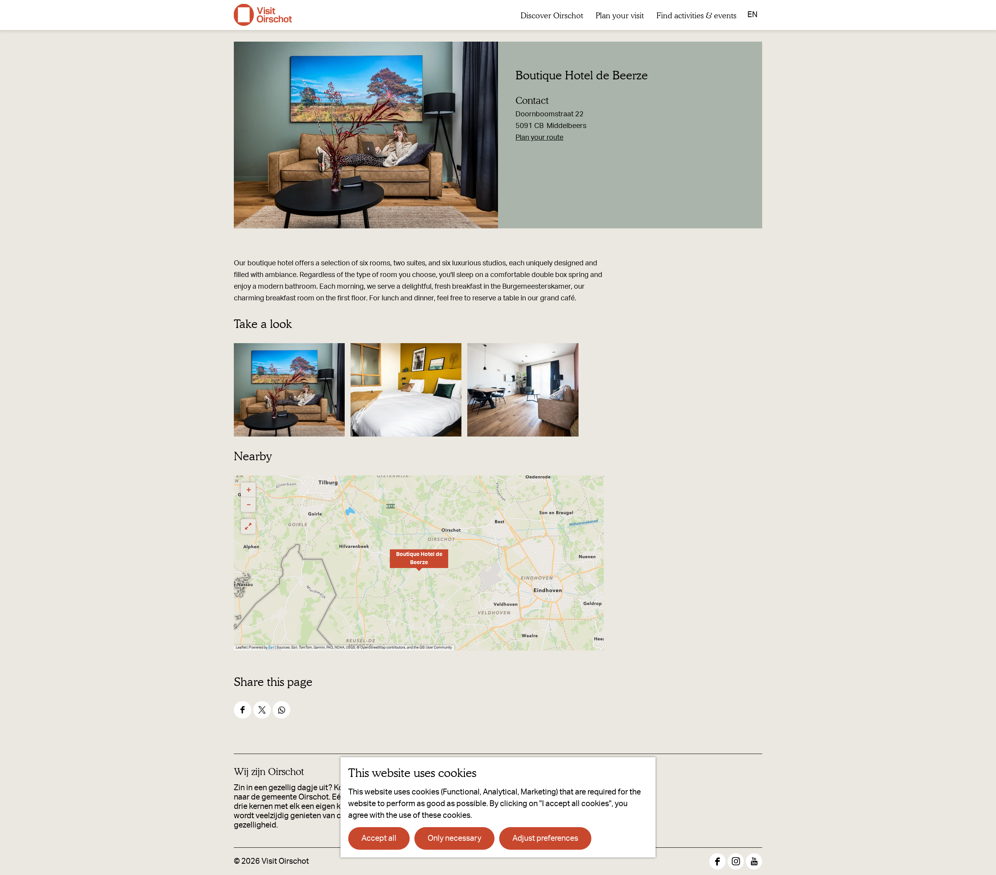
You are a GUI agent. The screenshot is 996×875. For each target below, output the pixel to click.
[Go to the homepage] (263, 15)
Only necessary (454, 838)
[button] (419, 563)
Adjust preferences (545, 838)
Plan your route (539, 137)
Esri (271, 647)
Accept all (378, 838)
